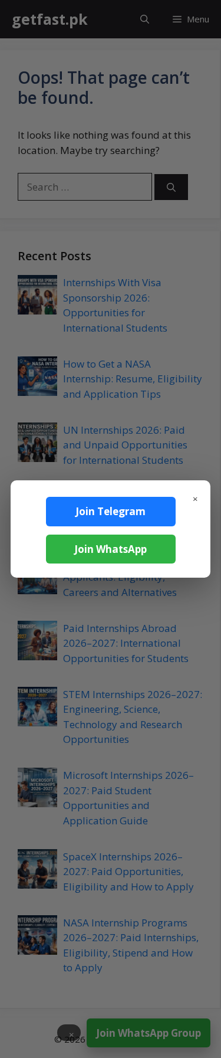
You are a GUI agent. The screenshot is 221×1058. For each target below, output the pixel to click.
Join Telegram (110, 511)
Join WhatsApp (110, 549)
